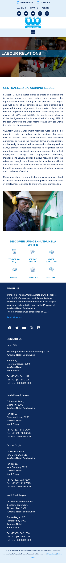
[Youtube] (33, 13)
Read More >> (14, 317)
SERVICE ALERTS (33, 260)
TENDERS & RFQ (14, 260)
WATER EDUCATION (51, 260)
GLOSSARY (51, 277)
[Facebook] (19, 13)
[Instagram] (40, 13)
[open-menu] (33, 32)
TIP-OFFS (14, 277)
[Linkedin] (47, 13)
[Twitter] (26, 13)
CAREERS (32, 277)
